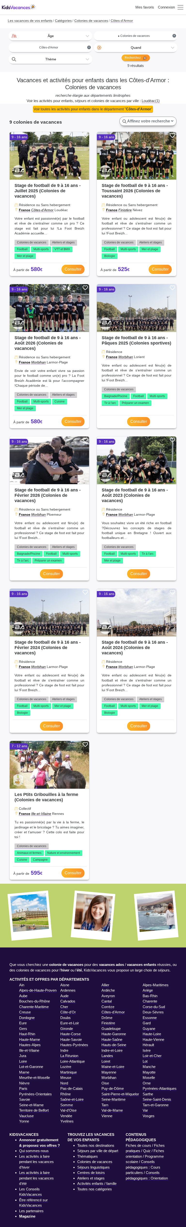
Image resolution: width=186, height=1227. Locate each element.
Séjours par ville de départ (97, 1151)
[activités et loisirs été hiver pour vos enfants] (18, 7)
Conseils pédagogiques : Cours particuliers (143, 1167)
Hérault (148, 1045)
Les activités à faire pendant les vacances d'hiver (36, 1161)
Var (145, 1110)
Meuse (65, 1077)
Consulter (73, 269)
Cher (64, 1007)
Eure (23, 1023)
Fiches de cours (138, 1145)
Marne (24, 1072)
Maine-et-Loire (112, 1067)
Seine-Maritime (113, 1099)
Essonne (150, 1018)
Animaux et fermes (29, 853)
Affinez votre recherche (148, 121)
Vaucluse (26, 1116)
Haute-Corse (70, 1034)
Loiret (105, 1061)
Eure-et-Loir (69, 1023)
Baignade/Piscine (115, 396)
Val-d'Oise (68, 1110)
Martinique (68, 1072)
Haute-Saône (111, 1039)
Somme (66, 1105)
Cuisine (59, 401)
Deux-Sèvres (153, 1012)
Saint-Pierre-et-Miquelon (120, 1094)
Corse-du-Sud (154, 1007)
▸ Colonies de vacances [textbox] (146, 36)
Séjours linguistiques (93, 1167)
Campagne (40, 859)
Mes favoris (144, 7)
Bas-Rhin (150, 996)
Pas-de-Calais (71, 1088)
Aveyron (108, 996)
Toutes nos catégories (94, 1189)
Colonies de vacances (31, 242)
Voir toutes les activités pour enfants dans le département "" (93, 109)
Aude (64, 996)
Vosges (149, 1116)
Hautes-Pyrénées (74, 1045)
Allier (105, 985)
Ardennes (68, 990)
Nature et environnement (63, 853)
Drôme (106, 1018)
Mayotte (149, 1072)
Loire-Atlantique (72, 1061)
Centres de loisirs (91, 1173)
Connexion (166, 7)
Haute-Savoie (71, 1039)
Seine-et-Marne (31, 1105)
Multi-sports (41, 249)
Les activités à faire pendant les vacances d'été (36, 1178)
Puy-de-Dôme (112, 1088)
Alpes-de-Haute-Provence (39, 990)
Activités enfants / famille (96, 1183)
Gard (147, 1023)
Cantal (106, 1001)
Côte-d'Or (68, 1012)
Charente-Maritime (34, 1007)
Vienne (106, 1116)
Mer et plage (25, 256)
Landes (107, 1056)
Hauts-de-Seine (113, 1045)
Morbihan (38, 362)
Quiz (147, 1151)
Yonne (24, 1121)
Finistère (125, 210)
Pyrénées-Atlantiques (160, 1088)
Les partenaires (31, 1211)
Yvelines (67, 1121)
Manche (149, 1067)
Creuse (25, 1012)
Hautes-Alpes (30, 1045)
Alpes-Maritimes (156, 985)
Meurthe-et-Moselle (34, 1077)
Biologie (109, 256)
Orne (147, 1083)
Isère (147, 1050)
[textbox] (50, 36)
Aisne (64, 985)
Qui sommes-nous (34, 1151)
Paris (23, 1088)
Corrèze (107, 1007)
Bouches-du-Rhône (34, 1001)
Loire (23, 1061)
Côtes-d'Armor (42, 210)
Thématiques (87, 1156)
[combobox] (50, 35)
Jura (22, 1056)
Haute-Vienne (153, 1039)
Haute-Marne (29, 1039)
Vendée (66, 1116)
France (24, 210)
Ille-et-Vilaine (41, 814)
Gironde (66, 1029)
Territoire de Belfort (34, 1110)
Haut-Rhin (27, 1034)
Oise (105, 1083)
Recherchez (133, 57)
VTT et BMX (62, 249)
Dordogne (27, 1018)
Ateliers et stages (63, 242)
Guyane (149, 1029)
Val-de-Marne (112, 1110)
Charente (150, 1001)
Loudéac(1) (151, 101)
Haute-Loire (152, 1034)
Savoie (24, 1099)
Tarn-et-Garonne (156, 1105)
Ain (21, 985)
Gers (23, 1029)
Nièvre (24, 1083)
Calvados (67, 1001)
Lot (145, 1061)
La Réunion (69, 1056)
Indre (64, 1050)
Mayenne (108, 1072)
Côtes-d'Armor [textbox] (64, 47)
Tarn (104, 1105)
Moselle (149, 1077)
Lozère (65, 1067)
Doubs (65, 1018)
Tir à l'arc (110, 403)
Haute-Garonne (113, 1034)
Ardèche (108, 990)
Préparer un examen (135, 403)
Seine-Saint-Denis (157, 1099)
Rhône (65, 1094)
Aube (23, 996)
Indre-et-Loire (112, 1050)
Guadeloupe (111, 1029)
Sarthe (148, 1094)
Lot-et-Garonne (31, 1067)
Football (22, 249)
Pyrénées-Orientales (35, 1094)
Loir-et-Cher (152, 1056)
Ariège (148, 990)
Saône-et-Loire (72, 1099)
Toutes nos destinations (95, 1145)
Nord (64, 1083)
